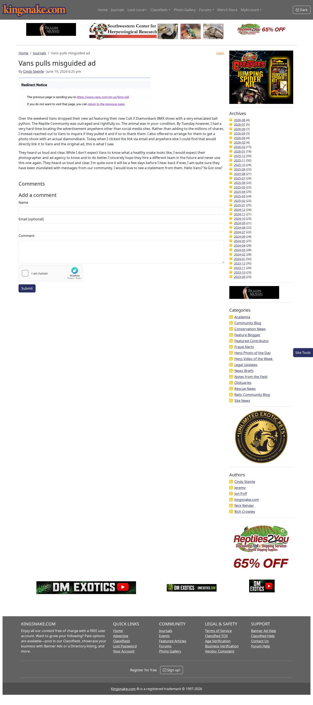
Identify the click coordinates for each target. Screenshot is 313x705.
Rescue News (245, 388)
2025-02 (239, 201)
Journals (117, 9)
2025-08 (239, 174)
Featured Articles (172, 641)
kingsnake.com (246, 499)
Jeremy (240, 487)
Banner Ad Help (263, 630)
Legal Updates (245, 364)
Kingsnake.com (123, 688)
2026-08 (239, 120)
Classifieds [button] (159, 9)
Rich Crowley (244, 511)
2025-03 (239, 196)
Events (164, 636)
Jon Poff (240, 493)
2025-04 (239, 192)
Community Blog (247, 323)
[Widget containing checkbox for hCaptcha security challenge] (51, 273)
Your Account (124, 651)
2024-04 (239, 245)
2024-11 (239, 214)
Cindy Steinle (33, 71)
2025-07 (239, 178)
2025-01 (239, 205)
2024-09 (239, 223)
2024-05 (239, 241)
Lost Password (125, 646)
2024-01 (239, 259)
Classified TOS (216, 636)
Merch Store (227, 9)
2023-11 (239, 268)
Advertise (120, 636)
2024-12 (239, 210)
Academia (242, 317)
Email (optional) (31, 219)
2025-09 (239, 169)
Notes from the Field (250, 376)
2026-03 (239, 142)
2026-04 (239, 138)
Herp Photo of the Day (252, 352)
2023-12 (239, 263)
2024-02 (239, 254)
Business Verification (222, 646)
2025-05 (239, 187)
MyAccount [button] (250, 9)
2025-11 (239, 160)
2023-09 (239, 277)
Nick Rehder (244, 505)
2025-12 (239, 156)
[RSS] (231, 317)
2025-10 (239, 165)
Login (220, 53)
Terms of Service (218, 630)
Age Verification (218, 641)
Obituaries (242, 382)
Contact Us (260, 641)
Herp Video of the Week (253, 358)
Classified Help (263, 636)
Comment (26, 235)
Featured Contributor (251, 341)
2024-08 (239, 227)
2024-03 (239, 250)
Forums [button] (205, 9)
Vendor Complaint (219, 651)
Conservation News (250, 329)
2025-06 (239, 183)
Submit (27, 288)
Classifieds (121, 641)
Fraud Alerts (244, 347)
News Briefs (244, 370)
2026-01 (239, 151)
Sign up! (173, 670)
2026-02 (239, 147)
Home (103, 9)
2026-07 (239, 124)
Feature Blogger (247, 335)
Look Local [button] (136, 9)
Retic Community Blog (252, 394)
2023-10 (239, 272)
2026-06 (239, 129)
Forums (165, 646)
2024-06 (239, 236)
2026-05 (239, 133)
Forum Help (260, 646)
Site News (242, 400)
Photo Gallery (185, 9)
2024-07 (239, 232)
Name (23, 202)
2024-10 (239, 219)
